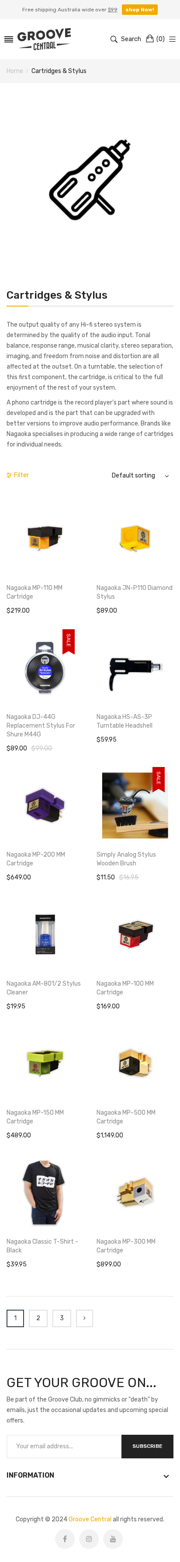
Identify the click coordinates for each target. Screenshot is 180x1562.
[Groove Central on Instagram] (89, 1539)
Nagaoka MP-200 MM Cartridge (36, 859)
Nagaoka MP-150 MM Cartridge (35, 1117)
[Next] (84, 1318)
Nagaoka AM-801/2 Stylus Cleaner (44, 988)
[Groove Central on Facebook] (65, 1539)
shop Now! (139, 10)
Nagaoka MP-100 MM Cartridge (125, 988)
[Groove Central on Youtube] (113, 1539)
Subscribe (147, 1446)
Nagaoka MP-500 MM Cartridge (126, 1117)
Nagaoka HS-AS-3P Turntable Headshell (124, 721)
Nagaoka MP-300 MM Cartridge (126, 1246)
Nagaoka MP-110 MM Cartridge (34, 592)
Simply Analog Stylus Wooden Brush (126, 859)
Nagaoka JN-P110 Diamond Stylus (135, 592)
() (160, 39)
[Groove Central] (44, 39)
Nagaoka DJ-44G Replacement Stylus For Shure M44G (41, 725)
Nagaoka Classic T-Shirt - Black (42, 1246)
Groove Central (90, 1519)
